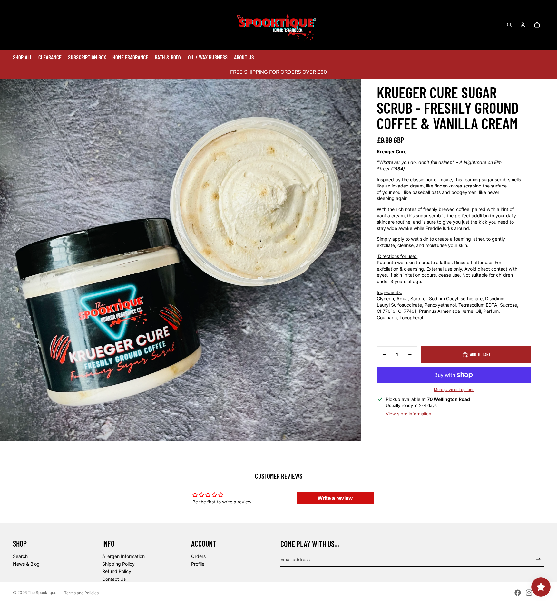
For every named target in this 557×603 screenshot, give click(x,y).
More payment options (454, 390)
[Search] (509, 25)
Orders (198, 556)
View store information (408, 413)
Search (20, 556)
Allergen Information (123, 556)
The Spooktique (42, 592)
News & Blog (26, 564)
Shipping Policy (118, 564)
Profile (197, 564)
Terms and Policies (81, 592)
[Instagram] (529, 593)
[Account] (523, 25)
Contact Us (114, 579)
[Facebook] (518, 593)
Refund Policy (116, 571)
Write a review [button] (335, 498)
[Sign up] (538, 559)
